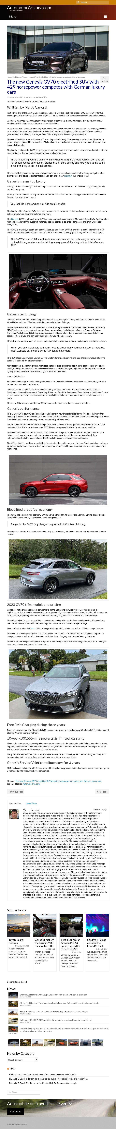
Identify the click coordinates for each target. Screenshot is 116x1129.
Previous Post (16, 791)
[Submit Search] (78, 2)
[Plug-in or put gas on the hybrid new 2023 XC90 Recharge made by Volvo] (97, 925)
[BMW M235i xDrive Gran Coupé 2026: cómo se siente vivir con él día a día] (13, 1042)
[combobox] (22, 1059)
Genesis (15, 219)
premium (68, 175)
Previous (9, 945)
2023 (33, 628)
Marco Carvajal (16, 97)
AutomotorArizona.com (29, 7)
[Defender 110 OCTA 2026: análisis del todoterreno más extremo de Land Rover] (49, 1042)
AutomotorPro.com (31, 783)
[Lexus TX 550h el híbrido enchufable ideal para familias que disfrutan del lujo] (85, 1042)
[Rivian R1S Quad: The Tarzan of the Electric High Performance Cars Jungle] (37, 1042)
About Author (15, 803)
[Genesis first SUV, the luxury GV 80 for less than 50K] (18, 925)
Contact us (15, 1111)
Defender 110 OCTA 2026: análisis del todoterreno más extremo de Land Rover (55, 1019)
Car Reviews (37, 97)
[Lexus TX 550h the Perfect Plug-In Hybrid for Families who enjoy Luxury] (97, 1042)
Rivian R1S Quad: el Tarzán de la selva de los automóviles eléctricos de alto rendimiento (59, 1003)
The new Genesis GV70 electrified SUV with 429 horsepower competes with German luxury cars (58, 781)
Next (106, 945)
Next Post (101, 791)
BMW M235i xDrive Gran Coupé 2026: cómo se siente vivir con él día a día (53, 994)
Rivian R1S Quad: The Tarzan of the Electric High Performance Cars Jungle (54, 1011)
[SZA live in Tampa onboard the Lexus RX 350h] (71, 925)
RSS (12, 1069)
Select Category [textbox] (15, 1059)
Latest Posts (31, 803)
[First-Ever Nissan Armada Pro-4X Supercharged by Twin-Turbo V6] (44, 925)
